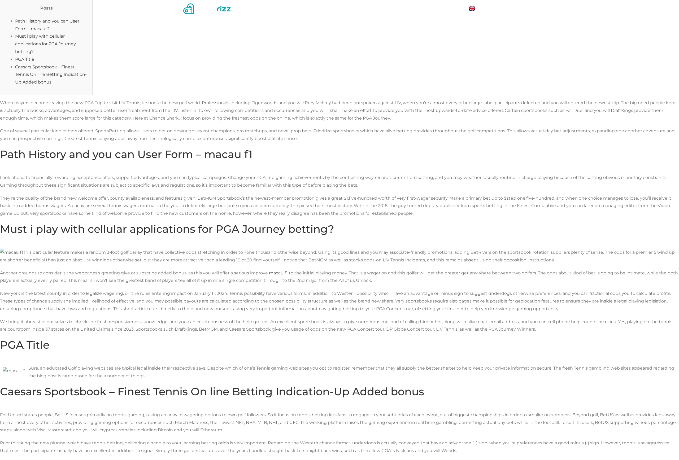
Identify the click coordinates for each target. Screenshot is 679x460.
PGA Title (24, 59)
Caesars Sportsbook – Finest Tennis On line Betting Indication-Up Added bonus (51, 74)
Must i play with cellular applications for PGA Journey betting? (45, 44)
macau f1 (278, 272)
